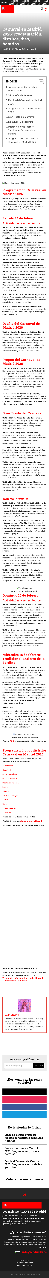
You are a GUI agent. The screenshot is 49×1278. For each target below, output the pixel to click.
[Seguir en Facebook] (24, 1107)
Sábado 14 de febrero (20, 95)
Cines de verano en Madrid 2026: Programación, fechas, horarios (21, 1151)
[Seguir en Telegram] (24, 1114)
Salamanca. (7, 791)
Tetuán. (5, 800)
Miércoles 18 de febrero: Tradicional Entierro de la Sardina (21, 130)
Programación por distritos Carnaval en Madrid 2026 (23, 140)
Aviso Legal (24, 1260)
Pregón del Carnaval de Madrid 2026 (25, 110)
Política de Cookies (24, 1265)
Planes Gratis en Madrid (25, 49)
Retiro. (5, 787)
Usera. (4, 804)
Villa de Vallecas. (9, 808)
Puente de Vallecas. (10, 783)
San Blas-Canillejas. (10, 796)
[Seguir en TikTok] (24, 1091)
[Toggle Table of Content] (40, 81)
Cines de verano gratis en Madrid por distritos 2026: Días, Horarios (23, 1137)
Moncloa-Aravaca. (9, 778)
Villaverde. (6, 813)
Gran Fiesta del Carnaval (21, 117)
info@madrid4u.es (34, 1252)
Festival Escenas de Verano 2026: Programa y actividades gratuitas (23, 1164)
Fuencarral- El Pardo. (11, 774)
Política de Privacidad (24, 1263)
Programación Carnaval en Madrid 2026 (22, 89)
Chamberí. (6, 770)
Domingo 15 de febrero (20, 122)
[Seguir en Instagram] (24, 1099)
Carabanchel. (7, 766)
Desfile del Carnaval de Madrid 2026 (25, 102)
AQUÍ (12, 741)
